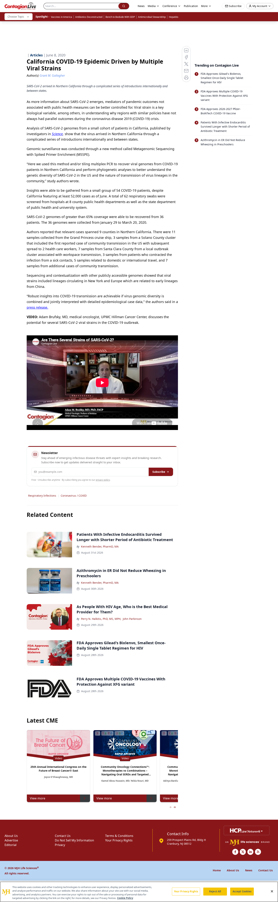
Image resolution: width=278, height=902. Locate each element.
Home (217, 870)
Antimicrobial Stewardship (152, 17)
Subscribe (158, 472)
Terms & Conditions (119, 836)
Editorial (10, 845)
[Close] (272, 891)
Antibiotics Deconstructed (88, 17)
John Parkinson (132, 619)
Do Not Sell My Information (74, 840)
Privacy (60, 845)
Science (57, 134)
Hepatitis (173, 17)
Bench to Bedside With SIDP (120, 17)
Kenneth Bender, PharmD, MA (100, 546)
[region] (139, 892)
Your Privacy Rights (119, 840)
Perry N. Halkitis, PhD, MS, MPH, (101, 619)
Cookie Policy (125, 898)
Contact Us (63, 836)
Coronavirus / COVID (74, 495)
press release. (37, 307)
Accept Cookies (242, 891)
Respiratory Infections (42, 495)
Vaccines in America (61, 17)
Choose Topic (16, 16)
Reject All (215, 891)
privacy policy (103, 479)
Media (152, 6)
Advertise (11, 840)
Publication (191, 6)
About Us (11, 836)
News (141, 6)
